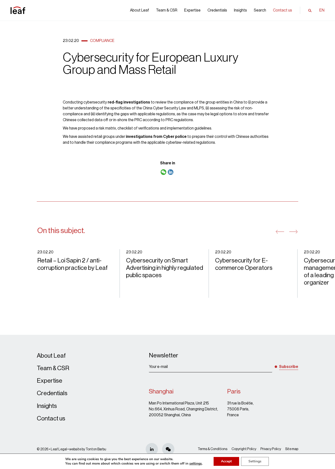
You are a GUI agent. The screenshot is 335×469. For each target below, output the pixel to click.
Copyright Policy (244, 449)
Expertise (192, 10)
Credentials (217, 10)
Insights (240, 10)
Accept (226, 461)
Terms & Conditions (212, 449)
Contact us (282, 10)
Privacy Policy (270, 449)
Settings (254, 461)
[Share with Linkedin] (170, 172)
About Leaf (139, 10)
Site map (291, 449)
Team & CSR (166, 10)
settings (195, 463)
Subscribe (288, 367)
